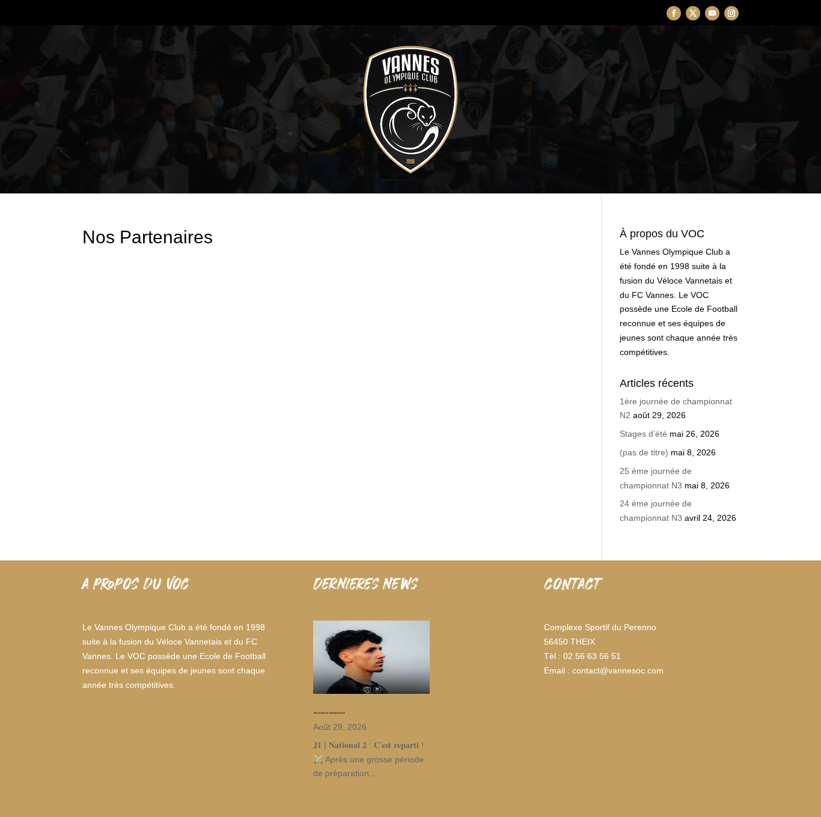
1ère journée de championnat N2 (329, 712)
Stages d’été (643, 434)
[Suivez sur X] (693, 13)
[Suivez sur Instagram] (731, 13)
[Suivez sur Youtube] (712, 13)
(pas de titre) (644, 452)
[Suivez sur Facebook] (674, 13)
